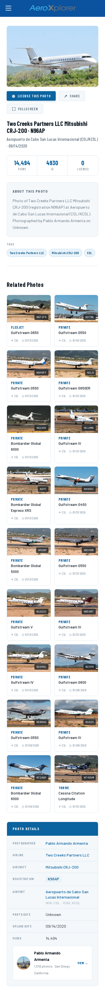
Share (72, 95)
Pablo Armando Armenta (67, 843)
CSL (89, 253)
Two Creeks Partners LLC (27, 253)
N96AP (53, 879)
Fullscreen (25, 108)
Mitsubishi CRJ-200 (65, 253)
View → (83, 963)
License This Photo (31, 95)
